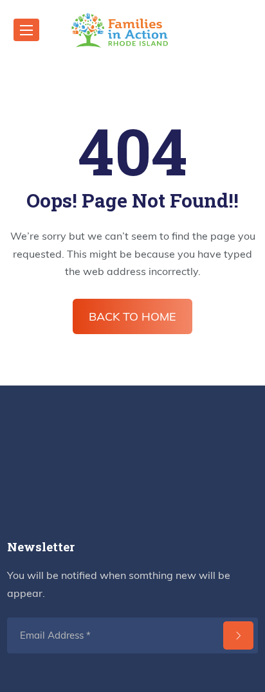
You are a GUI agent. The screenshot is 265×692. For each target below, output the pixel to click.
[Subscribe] (238, 635)
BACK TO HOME (132, 316)
